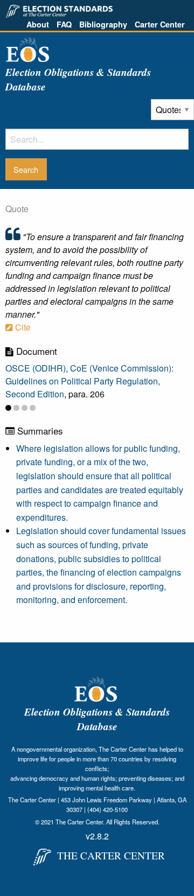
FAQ (64, 24)
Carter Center (160, 24)
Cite (22, 327)
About (37, 24)
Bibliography (103, 24)
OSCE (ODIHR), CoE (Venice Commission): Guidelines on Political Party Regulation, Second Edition (89, 381)
